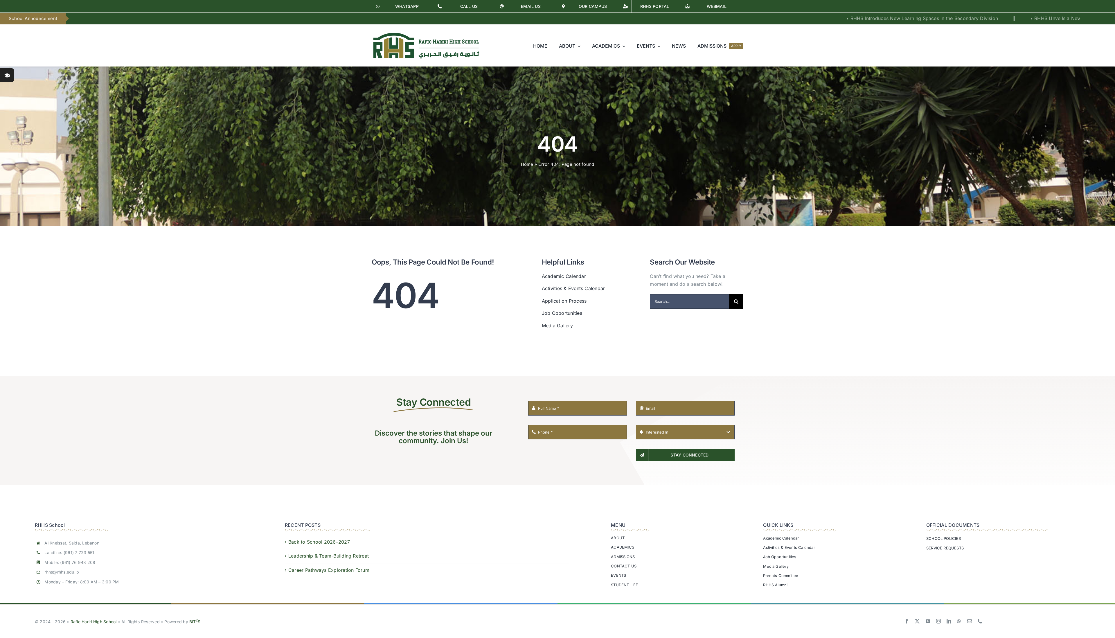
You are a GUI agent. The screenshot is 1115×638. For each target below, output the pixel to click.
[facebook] (906, 621)
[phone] (980, 621)
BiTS (194, 621)
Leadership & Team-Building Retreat (328, 556)
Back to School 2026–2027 (319, 542)
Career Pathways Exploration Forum (328, 570)
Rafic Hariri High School (94, 621)
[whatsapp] (959, 621)
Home (527, 164)
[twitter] (917, 621)
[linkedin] (949, 621)
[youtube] (928, 621)
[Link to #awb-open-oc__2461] (7, 75)
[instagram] (938, 621)
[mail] (969, 621)
